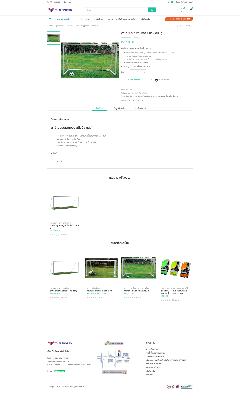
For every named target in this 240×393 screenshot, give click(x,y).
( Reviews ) (136, 37)
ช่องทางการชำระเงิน (153, 367)
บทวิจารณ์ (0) (140, 108)
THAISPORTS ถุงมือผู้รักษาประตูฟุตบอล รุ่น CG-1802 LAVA (174, 292)
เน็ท (170, 96)
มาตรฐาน (161, 96)
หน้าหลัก (50, 25)
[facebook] (164, 2)
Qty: (122, 72)
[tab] (99, 108)
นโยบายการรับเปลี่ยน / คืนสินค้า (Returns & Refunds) (166, 360)
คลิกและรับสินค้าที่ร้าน (154, 364)
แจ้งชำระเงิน (145, 19)
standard (146, 96)
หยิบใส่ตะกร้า (135, 80)
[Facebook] (129, 100)
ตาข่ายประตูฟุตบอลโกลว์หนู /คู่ (99, 290)
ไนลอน (175, 96)
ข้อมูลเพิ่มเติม (119, 108)
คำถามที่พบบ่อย (152, 349)
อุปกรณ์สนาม (60, 25)
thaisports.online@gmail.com (59, 361)
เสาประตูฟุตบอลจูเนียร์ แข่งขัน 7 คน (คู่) (64, 226)
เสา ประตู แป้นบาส (65, 223)
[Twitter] (134, 100)
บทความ (110, 19)
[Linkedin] (142, 100)
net (135, 96)
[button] (64, 217)
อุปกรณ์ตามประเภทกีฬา (62, 19)
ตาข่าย (70, 25)
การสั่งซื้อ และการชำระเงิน (125, 19)
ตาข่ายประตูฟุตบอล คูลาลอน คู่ (136, 290)
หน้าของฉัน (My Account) (184, 2)
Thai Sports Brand (175, 288)
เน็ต (167, 96)
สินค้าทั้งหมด (99, 19)
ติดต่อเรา (67, 2)
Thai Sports (164, 288)
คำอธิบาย (99, 108)
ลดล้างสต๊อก (180, 19)
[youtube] (169, 2)
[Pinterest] (138, 100)
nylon (140, 96)
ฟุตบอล (154, 96)
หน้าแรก (88, 19)
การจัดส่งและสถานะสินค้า (155, 356)
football (129, 96)
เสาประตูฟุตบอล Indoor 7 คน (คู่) (63, 290)
